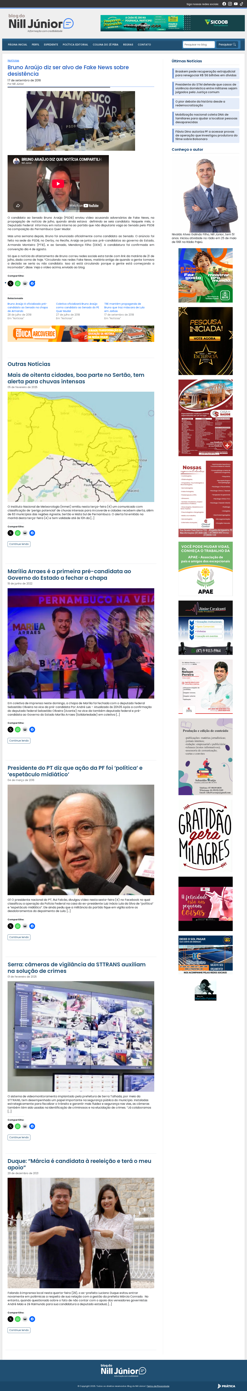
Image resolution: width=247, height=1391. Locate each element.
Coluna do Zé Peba (105, 44)
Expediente (51, 44)
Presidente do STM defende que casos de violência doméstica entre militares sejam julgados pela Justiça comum (206, 88)
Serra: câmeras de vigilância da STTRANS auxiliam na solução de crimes (77, 968)
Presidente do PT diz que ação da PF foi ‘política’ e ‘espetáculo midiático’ (75, 771)
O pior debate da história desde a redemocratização (200, 103)
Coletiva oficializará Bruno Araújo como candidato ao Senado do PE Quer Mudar (77, 307)
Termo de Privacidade (158, 1386)
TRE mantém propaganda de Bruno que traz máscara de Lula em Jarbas (124, 307)
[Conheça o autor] (205, 194)
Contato (144, 44)
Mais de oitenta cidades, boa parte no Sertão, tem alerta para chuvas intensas (76, 378)
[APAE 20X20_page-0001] (205, 569)
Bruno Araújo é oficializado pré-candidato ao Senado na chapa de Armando (28, 307)
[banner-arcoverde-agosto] (81, 333)
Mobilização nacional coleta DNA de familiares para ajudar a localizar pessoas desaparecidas (206, 118)
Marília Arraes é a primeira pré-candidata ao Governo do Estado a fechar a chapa (69, 574)
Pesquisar (226, 44)
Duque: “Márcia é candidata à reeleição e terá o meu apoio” (79, 1164)
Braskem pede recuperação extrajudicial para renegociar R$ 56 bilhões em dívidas (206, 73)
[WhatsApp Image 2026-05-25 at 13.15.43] (205, 418)
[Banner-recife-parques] (205, 275)
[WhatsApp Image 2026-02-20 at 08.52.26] (205, 341)
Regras (128, 44)
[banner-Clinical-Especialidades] (205, 499)
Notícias (13, 61)
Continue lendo (19, 544)
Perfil (35, 44)
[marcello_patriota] (205, 989)
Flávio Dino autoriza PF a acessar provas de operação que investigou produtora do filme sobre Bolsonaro (206, 135)
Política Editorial (75, 44)
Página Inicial (17, 44)
